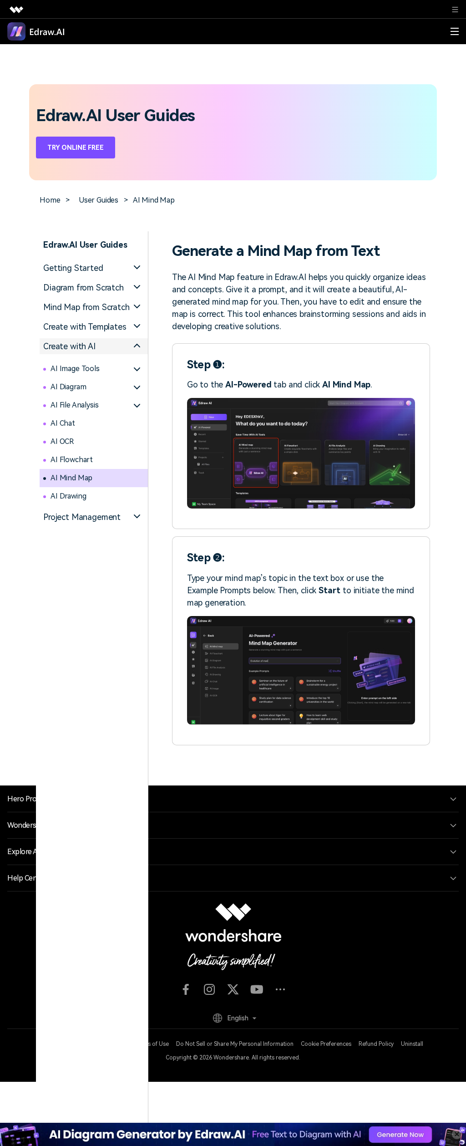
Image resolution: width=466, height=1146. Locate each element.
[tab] (94, 268)
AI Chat (63, 423)
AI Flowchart (72, 459)
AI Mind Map (71, 478)
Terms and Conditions (72, 1044)
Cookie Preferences (326, 1044)
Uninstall (412, 1044)
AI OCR (62, 441)
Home (50, 200)
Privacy (117, 1044)
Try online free (75, 147)
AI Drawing (68, 496)
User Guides (98, 200)
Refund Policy (376, 1044)
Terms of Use (151, 1044)
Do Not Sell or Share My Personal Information (235, 1044)
